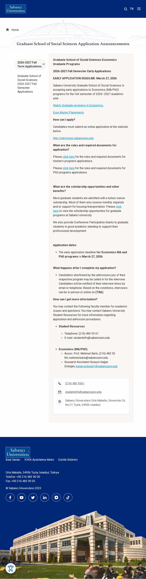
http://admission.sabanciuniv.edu (73, 138)
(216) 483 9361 (74, 383)
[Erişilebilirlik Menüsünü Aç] (10, 568)
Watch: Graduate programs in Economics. (78, 105)
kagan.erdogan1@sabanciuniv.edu (97, 366)
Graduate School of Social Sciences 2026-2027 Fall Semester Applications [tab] (29, 83)
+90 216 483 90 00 (28, 476)
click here (69, 156)
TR (132, 9)
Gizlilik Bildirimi (67, 459)
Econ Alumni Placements (68, 112)
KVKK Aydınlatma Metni (39, 459)
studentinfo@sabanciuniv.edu (83, 392)
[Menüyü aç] (138, 9)
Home (15, 30)
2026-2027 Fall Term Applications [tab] (29, 64)
